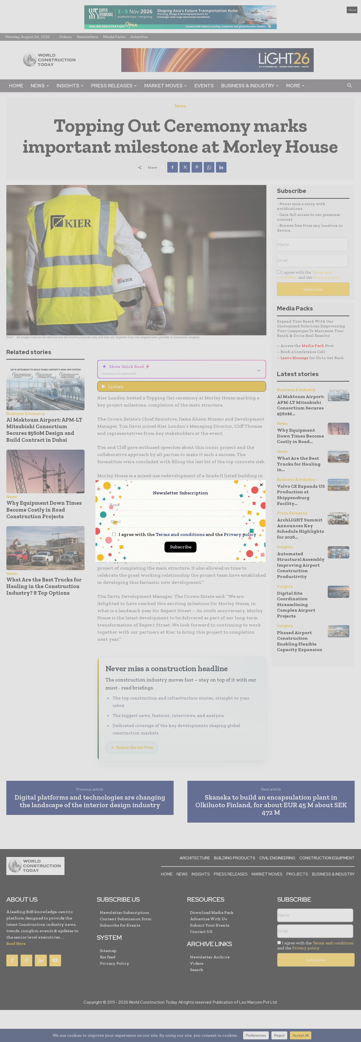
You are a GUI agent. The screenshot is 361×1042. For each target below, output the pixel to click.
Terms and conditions (180, 534)
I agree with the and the (187, 534)
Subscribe (180, 547)
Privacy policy (240, 534)
